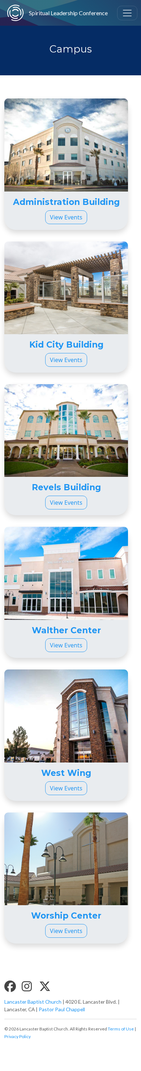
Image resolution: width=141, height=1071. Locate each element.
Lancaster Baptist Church (32, 1002)
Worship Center (66, 916)
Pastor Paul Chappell (62, 1009)
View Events (66, 217)
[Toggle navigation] (127, 13)
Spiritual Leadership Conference (60, 12)
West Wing (66, 773)
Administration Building (66, 202)
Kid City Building (66, 345)
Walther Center (66, 630)
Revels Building (66, 487)
